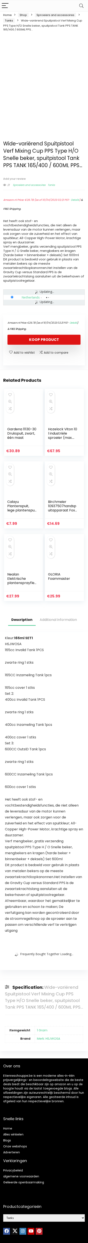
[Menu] (5, 5)
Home (7, 15)
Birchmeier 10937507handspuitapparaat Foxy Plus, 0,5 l (62, 508)
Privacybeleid (13, 1170)
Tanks (9, 21)
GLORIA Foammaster (59, 576)
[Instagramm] (22, 1231)
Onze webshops (15, 1146)
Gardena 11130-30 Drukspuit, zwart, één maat (21, 433)
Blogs (7, 1140)
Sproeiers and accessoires (55, 15)
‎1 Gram (42, 1030)
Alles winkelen (13, 1134)
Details (75, 200)
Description (21, 619)
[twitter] (14, 1231)
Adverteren (11, 1152)
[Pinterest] (39, 1231)
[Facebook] (6, 1231)
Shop (23, 15)
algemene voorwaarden (21, 1176)
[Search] (81, 5)
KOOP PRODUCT (44, 339)
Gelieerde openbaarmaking (23, 1182)
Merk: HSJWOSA (48, 1038)
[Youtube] (31, 1231)
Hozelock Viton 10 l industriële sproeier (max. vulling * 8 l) (62, 435)
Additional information (58, 619)
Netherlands (31, 297)
